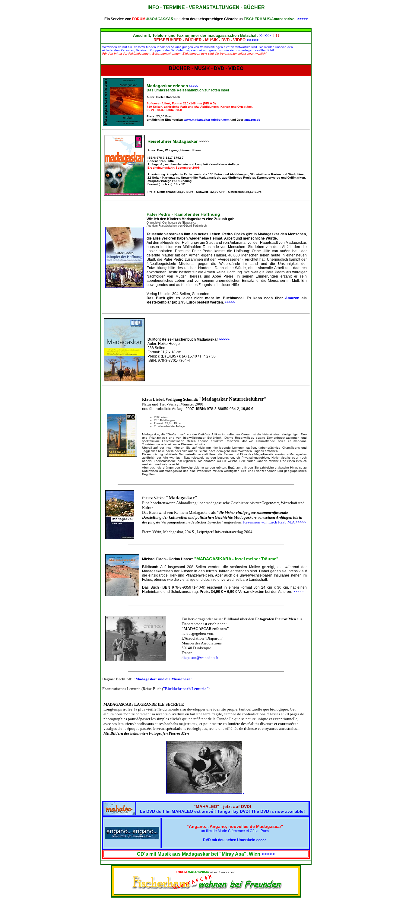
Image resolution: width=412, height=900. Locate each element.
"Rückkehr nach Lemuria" (186, 688)
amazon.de (252, 119)
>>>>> (302, 19)
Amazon (292, 298)
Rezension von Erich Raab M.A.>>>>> (274, 522)
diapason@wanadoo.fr (200, 657)
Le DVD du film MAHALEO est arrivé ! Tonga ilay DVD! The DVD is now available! (222, 809)
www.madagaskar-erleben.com (207, 119)
